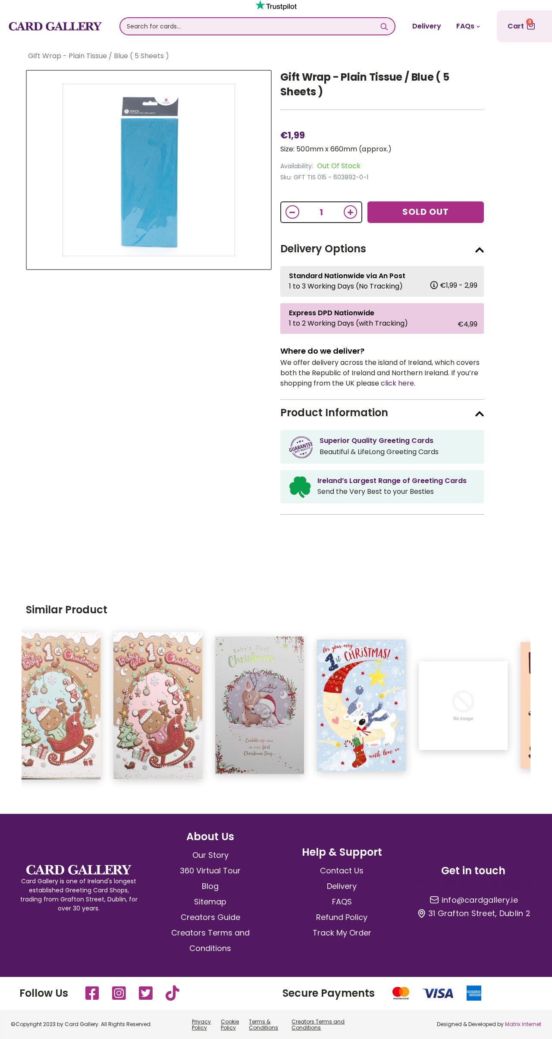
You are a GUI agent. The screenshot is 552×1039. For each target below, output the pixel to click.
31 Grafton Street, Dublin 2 (479, 913)
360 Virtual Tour (210, 870)
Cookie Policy (230, 1024)
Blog (210, 886)
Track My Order (342, 932)
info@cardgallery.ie (480, 900)
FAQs (465, 26)
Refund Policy (341, 917)
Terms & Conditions (263, 1024)
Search (384, 26)
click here (397, 383)
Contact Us (342, 870)
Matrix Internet (523, 1024)
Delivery (426, 26)
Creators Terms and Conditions (318, 1024)
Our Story (210, 855)
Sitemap (210, 901)
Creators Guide (210, 917)
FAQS (342, 901)
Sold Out (425, 212)
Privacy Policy (201, 1024)
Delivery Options (323, 249)
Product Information (334, 412)
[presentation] (8, 709)
